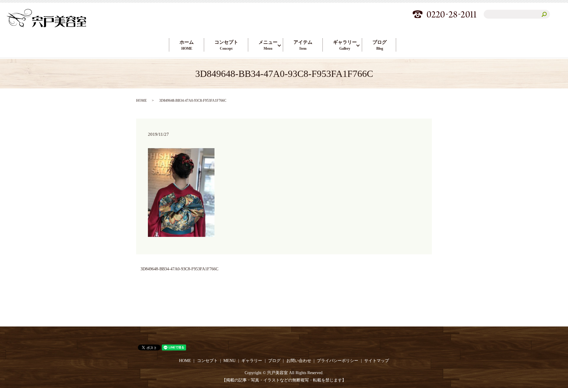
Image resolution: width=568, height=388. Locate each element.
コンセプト (226, 45)
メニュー (268, 45)
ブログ (379, 45)
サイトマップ (376, 360)
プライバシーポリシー (337, 360)
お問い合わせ (298, 360)
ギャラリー (345, 45)
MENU (229, 360)
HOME (141, 100)
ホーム (187, 45)
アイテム (302, 45)
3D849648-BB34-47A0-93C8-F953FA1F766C (179, 269)
